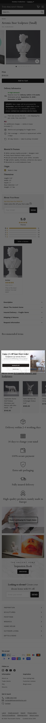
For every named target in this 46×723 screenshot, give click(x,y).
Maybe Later (16, 369)
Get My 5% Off (15, 365)
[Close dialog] (43, 352)
